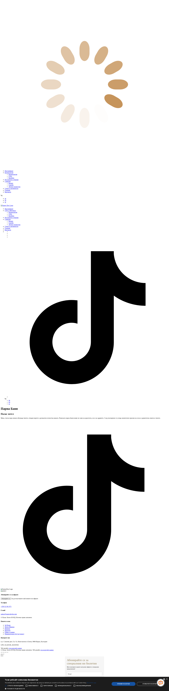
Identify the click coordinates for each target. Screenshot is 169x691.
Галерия (7, 190)
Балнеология (9, 172)
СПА (10, 176)
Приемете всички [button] (123, 684)
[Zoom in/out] (7, 652)
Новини (7, 629)
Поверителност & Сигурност (14, 634)
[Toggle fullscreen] (5, 652)
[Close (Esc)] (1, 652)
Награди (7, 630)
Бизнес (11, 183)
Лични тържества (14, 187)
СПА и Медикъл (10, 210)
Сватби (11, 185)
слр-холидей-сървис (15, 648)
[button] (50, 689)
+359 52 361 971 (6, 606)
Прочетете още (91, 683)
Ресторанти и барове (11, 180)
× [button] (167, 679)
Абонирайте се (6, 598)
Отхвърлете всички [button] (149, 684)
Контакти (8, 192)
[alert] (84, 684)
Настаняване (9, 171)
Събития (7, 181)
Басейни (11, 178)
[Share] (3, 652)
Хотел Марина (9, 627)
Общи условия (9, 632)
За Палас (8, 625)
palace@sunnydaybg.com (9, 614)
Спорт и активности (11, 188)
